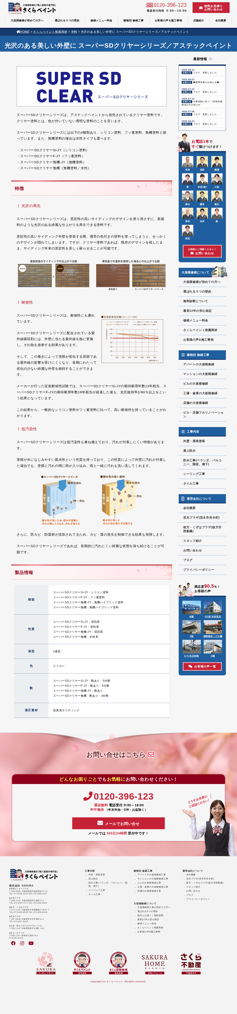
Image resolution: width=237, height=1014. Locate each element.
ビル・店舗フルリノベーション (203, 414)
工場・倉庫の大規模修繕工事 (152, 887)
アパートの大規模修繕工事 (151, 874)
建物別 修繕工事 (133, 20)
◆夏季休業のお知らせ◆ (200, 81)
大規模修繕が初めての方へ (27, 20)
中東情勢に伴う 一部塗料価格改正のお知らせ (202, 101)
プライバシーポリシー (198, 569)
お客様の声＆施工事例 (168, 20)
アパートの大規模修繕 (198, 364)
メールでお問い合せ (122, 824)
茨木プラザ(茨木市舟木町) (201, 517)
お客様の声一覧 (205, 666)
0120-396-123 (123, 796)
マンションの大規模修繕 (200, 374)
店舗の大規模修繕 (195, 402)
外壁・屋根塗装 (194, 441)
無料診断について (195, 301)
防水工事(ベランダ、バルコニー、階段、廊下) (202, 462)
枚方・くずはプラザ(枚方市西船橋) (202, 529)
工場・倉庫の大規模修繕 (200, 393)
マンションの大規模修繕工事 (152, 878)
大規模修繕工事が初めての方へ (154, 907)
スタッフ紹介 (192, 540)
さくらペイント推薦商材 (200, 330)
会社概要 (220, 20)
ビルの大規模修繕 (195, 383)
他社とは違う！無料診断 (150, 915)
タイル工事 (191, 483)
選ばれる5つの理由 (147, 911)
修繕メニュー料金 (101, 20)
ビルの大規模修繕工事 (149, 882)
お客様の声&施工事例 (198, 339)
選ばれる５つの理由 (67, 20)
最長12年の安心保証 (197, 310)
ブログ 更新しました (199, 71)
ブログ (188, 560)
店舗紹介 (198, 20)
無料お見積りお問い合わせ (213, 7)
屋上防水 (189, 450)
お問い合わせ (202, 251)
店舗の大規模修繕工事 (149, 891)
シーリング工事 (194, 473)
